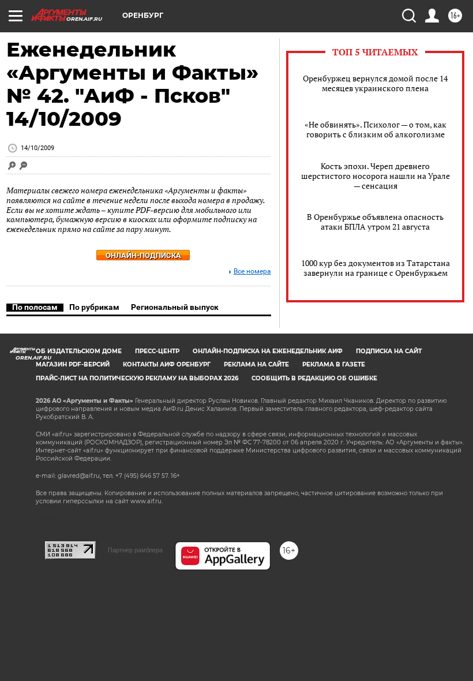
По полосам (35, 307)
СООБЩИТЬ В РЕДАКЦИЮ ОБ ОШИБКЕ (314, 378)
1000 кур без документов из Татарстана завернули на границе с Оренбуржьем (375, 268)
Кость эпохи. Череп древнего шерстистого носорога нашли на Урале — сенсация (375, 175)
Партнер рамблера (135, 550)
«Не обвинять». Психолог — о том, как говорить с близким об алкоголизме (375, 129)
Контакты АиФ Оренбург (167, 364)
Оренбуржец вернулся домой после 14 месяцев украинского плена (375, 83)
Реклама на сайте (256, 364)
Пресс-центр (157, 351)
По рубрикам (94, 307)
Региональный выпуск (175, 307)
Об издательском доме (79, 351)
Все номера (252, 271)
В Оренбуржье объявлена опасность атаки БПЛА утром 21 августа (375, 221)
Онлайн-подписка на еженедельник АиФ (268, 351)
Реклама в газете (333, 364)
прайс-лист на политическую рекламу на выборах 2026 (137, 378)
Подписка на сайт (389, 351)
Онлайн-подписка (143, 255)
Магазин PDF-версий (73, 364)
